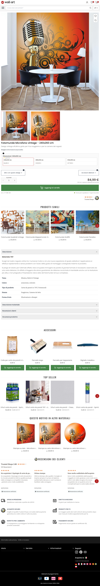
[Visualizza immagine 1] (15, 125)
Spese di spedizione (14, 500)
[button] (50, 61)
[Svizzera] (90, 564)
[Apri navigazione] (3, 8)
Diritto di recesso (66, 500)
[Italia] (82, 564)
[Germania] (76, 564)
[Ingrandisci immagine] (95, 20)
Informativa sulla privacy (9, 540)
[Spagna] (93, 564)
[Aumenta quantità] (15, 180)
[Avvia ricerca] (90, 8)
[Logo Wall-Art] (8, 2)
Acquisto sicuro (13, 509)
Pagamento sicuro (66, 521)
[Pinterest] (80, 552)
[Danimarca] (87, 564)
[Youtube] (85, 552)
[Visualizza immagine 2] (45, 125)
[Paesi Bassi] (84, 564)
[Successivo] (97, 226)
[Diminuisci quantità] (3, 180)
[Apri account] (87, 2)
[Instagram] (76, 552)
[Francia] (79, 564)
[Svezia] (96, 564)
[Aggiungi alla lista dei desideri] (95, 16)
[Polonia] (76, 567)
